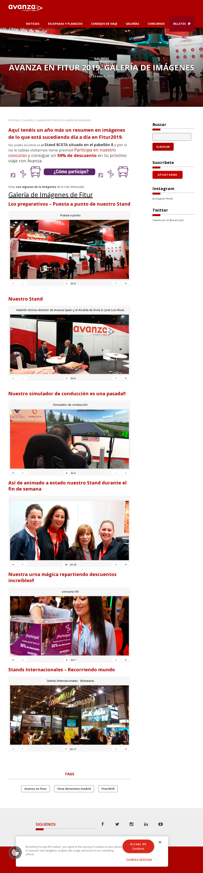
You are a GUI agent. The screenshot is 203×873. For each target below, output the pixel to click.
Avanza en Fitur (35, 789)
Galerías (132, 24)
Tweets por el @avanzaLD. (168, 220)
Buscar (164, 146)
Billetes (180, 24)
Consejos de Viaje (104, 24)
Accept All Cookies (138, 846)
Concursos (156, 24)
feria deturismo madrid (74, 789)
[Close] (160, 842)
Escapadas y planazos (65, 24)
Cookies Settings (139, 859)
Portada (14, 120)
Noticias (32, 24)
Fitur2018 (108, 789)
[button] (15, 852)
